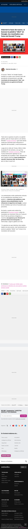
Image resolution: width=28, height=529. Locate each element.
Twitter (14, 57)
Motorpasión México (19, 519)
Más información (22, 527)
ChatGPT (5, 23)
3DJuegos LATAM (18, 513)
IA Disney (20, 405)
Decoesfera (4, 504)
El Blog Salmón (17, 502)
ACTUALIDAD (4, 4)
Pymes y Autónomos (19, 504)
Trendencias (4, 502)
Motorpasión (17, 492)
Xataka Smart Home (6, 480)
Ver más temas (6, 455)
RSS (19, 425)
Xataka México (5, 513)
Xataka (3, 474)
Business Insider (13, 212)
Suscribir (23, 415)
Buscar (26, 461)
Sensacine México (18, 515)
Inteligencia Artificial (19, 451)
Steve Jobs (17, 23)
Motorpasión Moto (18, 494)
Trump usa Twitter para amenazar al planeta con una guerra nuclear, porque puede (14, 285)
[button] (11, 69)
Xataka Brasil (4, 515)
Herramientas (17, 440)
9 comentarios (6, 57)
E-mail (20, 57)
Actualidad (12, 290)
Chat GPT (14, 405)
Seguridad (4, 442)
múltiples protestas (14, 152)
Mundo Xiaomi (5, 482)
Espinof (16, 485)
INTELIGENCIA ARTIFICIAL (16, 4)
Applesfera (4, 478)
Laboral (16, 445)
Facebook (12, 57)
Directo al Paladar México (7, 519)
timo (3, 448)
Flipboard (17, 57)
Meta (23, 23)
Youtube (13, 425)
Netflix (16, 448)
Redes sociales (5, 445)
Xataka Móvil (4, 476)
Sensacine (16, 483)
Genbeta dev (17, 442)
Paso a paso (4, 437)
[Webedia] (24, 1)
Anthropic (11, 23)
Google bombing (11, 140)
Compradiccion (5, 506)
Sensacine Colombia (18, 517)
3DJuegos (16, 474)
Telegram (16, 425)
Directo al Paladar (5, 492)
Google (19, 290)
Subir (22, 467)
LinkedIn (25, 425)
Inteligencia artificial (6, 440)
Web (8, 290)
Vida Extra (16, 476)
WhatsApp (4, 451)
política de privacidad (20, 418)
